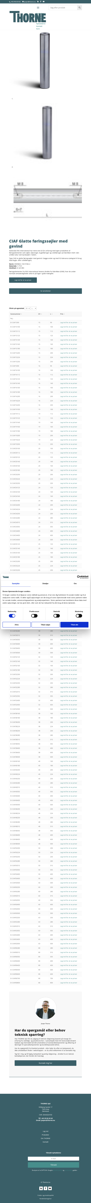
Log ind (45, 1131)
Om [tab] (75, 583)
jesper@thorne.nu (48, 1120)
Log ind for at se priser (23, 280)
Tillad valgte (45, 625)
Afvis (17, 625)
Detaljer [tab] (46, 583)
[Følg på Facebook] (45, 1188)
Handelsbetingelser (46, 1199)
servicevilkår (68, 1170)
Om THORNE (45, 1138)
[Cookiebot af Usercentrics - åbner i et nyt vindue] (78, 577)
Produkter (45, 1135)
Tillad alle (74, 625)
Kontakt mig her (45, 1063)
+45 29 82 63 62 (16, 2)
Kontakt (45, 1142)
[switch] (34, 616)
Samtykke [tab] (16, 583)
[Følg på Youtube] (50, 1188)
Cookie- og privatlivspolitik (46, 1195)
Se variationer (45, 291)
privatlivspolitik (57, 1170)
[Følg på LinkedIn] (41, 1188)
